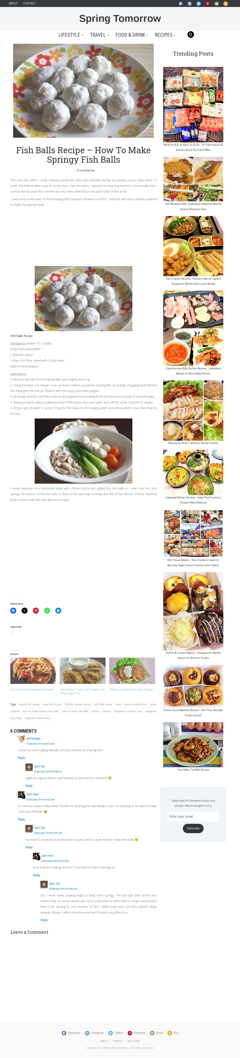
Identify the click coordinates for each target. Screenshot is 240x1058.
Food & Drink (131, 35)
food (118, 704)
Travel (98, 35)
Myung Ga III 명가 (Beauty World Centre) (193, 443)
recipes (106, 711)
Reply (21, 758)
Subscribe (193, 828)
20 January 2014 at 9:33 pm (55, 860)
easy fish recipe (52, 704)
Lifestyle (69, 35)
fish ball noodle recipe (78, 704)
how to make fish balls (75, 711)
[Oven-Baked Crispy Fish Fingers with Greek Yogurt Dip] (83, 671)
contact (118, 1041)
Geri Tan (39, 766)
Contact (29, 3)
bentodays (33, 738)
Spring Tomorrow (120, 18)
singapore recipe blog (37, 718)
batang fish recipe (29, 704)
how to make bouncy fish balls (41, 711)
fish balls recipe (103, 704)
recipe (95, 711)
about (104, 1041)
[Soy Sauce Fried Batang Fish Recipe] (33, 671)
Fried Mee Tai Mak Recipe (193, 769)
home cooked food (135, 704)
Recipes (164, 35)
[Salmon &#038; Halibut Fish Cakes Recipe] (132, 671)
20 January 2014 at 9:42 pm (63, 888)
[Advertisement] (83, 236)
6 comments (85, 170)
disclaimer (134, 1041)
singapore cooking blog (128, 711)
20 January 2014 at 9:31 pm (48, 832)
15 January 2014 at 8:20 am (40, 743)
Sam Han (32, 794)
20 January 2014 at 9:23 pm (40, 799)
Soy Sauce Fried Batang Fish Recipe (31, 689)
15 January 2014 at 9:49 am (48, 771)
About (13, 3)
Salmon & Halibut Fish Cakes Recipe (131, 689)
